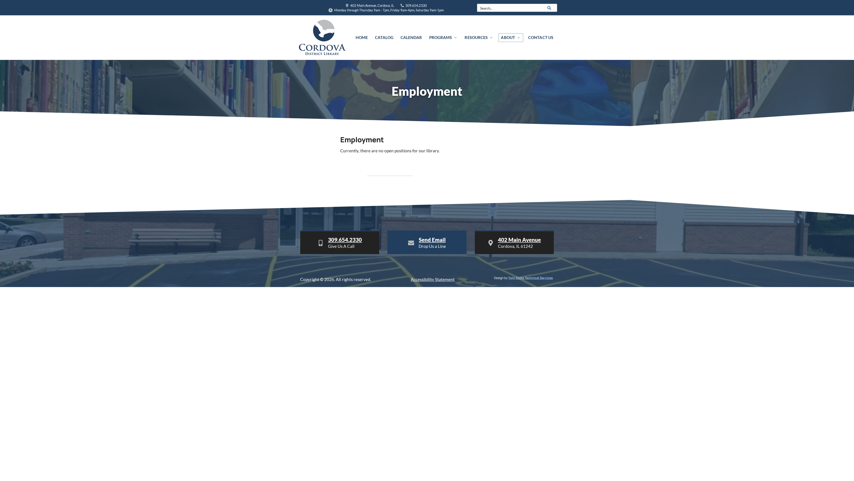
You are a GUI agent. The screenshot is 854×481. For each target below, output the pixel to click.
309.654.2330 (345, 239)
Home (362, 37)
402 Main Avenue (519, 239)
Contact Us (540, 37)
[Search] (549, 8)
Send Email (432, 239)
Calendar (411, 37)
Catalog (384, 37)
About (508, 37)
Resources (476, 37)
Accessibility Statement (433, 279)
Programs (440, 37)
